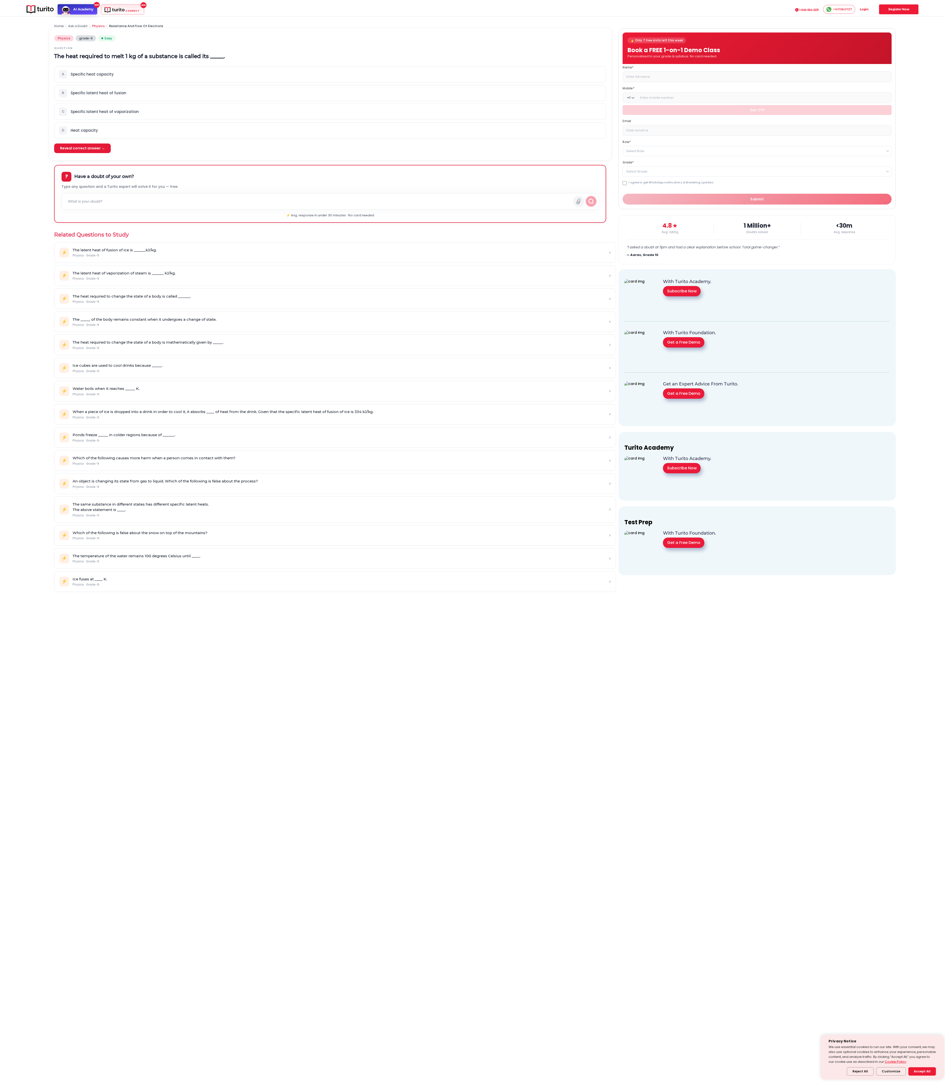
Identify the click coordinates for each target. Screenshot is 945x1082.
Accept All (922, 1071)
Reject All (860, 1071)
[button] (330, 74)
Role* (627, 142)
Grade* (628, 162)
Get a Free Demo (683, 342)
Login (864, 9)
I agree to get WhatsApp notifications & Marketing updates (671, 182)
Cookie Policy (895, 1062)
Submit (757, 199)
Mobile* (628, 88)
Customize (891, 1071)
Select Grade (636, 171)
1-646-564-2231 (809, 10)
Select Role (635, 151)
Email (627, 121)
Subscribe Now (682, 291)
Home (59, 26)
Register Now (898, 9)
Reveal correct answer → (82, 148)
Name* (628, 67)
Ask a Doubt (78, 26)
